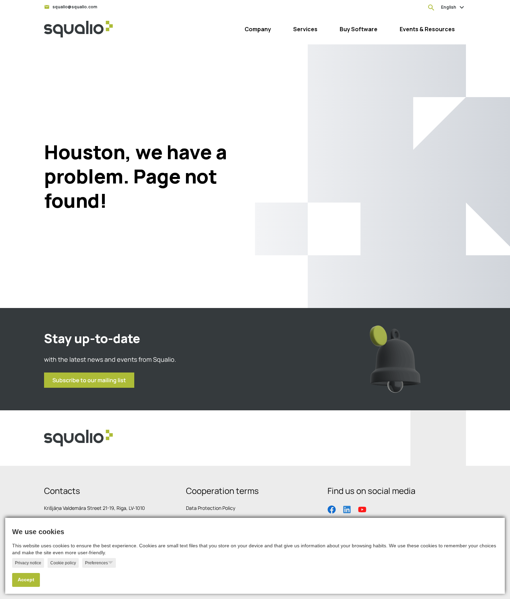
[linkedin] (347, 509)
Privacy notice (28, 563)
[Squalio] (78, 29)
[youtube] (362, 509)
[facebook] (332, 509)
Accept (26, 579)
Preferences (96, 563)
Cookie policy (63, 563)
